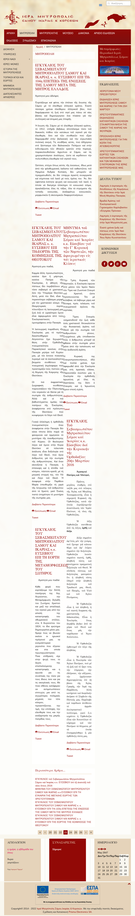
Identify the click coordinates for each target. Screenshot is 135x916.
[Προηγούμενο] (45, 832)
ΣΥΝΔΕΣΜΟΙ (29, 40)
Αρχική (39, 46)
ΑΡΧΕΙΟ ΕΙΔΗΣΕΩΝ (104, 33)
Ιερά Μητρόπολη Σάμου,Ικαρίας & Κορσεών (59, 908)
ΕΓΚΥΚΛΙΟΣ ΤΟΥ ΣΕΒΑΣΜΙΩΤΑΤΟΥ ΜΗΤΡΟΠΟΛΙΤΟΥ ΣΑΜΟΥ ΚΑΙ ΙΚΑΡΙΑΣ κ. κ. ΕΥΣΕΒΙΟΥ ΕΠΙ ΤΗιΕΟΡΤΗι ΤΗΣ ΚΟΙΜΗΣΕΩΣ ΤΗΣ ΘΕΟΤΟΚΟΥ (47, 243)
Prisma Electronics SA (80, 912)
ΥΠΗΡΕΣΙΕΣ (9, 54)
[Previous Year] (99, 849)
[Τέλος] (91, 832)
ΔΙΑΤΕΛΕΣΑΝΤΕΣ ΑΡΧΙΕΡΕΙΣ (12, 95)
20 (50, 832)
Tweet (38, 215)
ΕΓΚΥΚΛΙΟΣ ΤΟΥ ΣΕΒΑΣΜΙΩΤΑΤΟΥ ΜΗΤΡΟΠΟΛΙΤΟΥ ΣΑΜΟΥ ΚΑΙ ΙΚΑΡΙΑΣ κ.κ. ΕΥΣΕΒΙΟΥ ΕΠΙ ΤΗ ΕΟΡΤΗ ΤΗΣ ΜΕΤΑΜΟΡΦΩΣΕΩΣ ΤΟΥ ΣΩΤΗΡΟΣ (51, 551)
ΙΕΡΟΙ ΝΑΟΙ (9, 59)
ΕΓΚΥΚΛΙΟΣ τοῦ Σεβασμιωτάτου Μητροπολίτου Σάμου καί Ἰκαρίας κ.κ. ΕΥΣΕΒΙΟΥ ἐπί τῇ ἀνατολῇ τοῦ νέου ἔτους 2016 (62, 782)
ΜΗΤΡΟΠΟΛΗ (27, 33)
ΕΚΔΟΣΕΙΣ (12, 40)
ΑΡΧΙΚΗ (11, 33)
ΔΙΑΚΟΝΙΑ (83, 33)
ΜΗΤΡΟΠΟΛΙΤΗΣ (49, 33)
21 (55, 832)
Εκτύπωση (44, 208)
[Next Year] (103, 849)
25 (75, 832)
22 (60, 832)
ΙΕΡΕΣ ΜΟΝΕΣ (11, 64)
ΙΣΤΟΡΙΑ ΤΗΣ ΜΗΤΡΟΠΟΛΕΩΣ (12, 71)
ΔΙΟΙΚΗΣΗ (8, 49)
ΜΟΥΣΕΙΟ (68, 33)
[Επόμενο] (86, 832)
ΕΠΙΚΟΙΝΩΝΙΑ (48, 40)
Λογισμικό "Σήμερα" (17, 869)
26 (81, 832)
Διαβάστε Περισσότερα (47, 201)
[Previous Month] (101, 849)
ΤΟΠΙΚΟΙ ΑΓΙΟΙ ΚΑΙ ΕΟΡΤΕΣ (13, 79)
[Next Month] (105, 849)
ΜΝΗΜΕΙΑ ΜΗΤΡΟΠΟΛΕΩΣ (12, 87)
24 (70, 832)
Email (55, 208)
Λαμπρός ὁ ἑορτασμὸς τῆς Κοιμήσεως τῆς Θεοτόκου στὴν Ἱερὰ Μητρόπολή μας (113, 219)
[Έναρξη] (40, 832)
